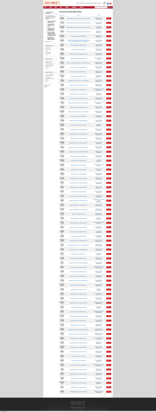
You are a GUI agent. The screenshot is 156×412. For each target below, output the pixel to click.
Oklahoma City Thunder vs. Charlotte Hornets (78, 329)
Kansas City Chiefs (48, 61)
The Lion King (47, 77)
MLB (56, 7)
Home (72, 407)
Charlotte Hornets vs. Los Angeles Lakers (78, 249)
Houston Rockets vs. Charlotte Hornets (78, 294)
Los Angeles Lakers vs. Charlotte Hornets (78, 98)
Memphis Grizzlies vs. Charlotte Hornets (78, 343)
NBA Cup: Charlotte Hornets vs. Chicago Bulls (78, 111)
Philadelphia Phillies (49, 65)
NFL (45, 7)
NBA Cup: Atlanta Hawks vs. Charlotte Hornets (78, 103)
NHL (61, 7)
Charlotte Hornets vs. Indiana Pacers (78, 320)
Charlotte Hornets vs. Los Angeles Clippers (78, 143)
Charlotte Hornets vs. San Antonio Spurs (78, 178)
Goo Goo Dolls (48, 49)
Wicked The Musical (49, 75)
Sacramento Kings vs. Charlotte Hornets (78, 205)
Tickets (108, 18)
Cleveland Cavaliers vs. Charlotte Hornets (78, 374)
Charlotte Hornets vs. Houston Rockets (78, 227)
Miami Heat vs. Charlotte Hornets (78, 169)
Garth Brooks (48, 52)
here (51, 41)
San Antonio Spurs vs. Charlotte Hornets (78, 240)
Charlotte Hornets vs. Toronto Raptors (78, 138)
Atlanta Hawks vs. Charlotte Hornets (78, 165)
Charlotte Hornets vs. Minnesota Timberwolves (78, 280)
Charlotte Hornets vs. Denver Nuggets (78, 196)
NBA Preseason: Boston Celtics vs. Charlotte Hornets (78, 27)
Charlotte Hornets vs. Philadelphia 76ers (78, 67)
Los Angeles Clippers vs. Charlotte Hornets (78, 94)
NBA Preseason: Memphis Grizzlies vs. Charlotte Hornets (78, 31)
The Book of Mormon (49, 74)
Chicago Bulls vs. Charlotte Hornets (78, 307)
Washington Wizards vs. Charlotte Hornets (78, 134)
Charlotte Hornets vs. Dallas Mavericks (78, 276)
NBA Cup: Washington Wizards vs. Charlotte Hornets (78, 63)
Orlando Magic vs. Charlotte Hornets (78, 160)
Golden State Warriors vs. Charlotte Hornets (78, 209)
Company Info (47, 85)
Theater (81, 7)
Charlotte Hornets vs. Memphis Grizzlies (78, 107)
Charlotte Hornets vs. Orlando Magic (78, 174)
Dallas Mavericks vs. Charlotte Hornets (78, 223)
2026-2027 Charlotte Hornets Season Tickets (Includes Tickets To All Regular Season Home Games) (78, 40)
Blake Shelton (48, 53)
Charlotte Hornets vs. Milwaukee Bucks (78, 271)
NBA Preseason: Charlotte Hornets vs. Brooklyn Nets (78, 18)
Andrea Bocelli (48, 47)
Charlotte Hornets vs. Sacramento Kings (78, 298)
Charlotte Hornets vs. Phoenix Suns (78, 325)
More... (46, 54)
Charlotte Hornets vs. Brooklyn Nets (78, 116)
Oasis (46, 50)
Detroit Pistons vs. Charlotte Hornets (78, 58)
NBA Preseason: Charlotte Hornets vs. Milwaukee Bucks (78, 23)
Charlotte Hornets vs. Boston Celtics (78, 258)
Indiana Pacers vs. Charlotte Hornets (78, 311)
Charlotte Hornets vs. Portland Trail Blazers (78, 151)
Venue (99, 15)
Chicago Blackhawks (49, 63)
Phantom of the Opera (49, 78)
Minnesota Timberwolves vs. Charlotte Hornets (78, 245)
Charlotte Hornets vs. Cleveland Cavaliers (78, 85)
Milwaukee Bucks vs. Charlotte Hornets (78, 187)
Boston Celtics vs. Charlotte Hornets (78, 125)
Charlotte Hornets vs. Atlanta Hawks (78, 45)
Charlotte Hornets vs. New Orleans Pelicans (78, 316)
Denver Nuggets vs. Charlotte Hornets (78, 218)
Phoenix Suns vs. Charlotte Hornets (78, 89)
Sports (67, 7)
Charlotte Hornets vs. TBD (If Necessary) (78, 129)
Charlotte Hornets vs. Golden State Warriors (78, 263)
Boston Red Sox (48, 62)
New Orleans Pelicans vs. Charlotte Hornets (78, 334)
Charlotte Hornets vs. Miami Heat (78, 49)
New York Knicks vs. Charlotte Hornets (78, 267)
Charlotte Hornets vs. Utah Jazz (78, 356)
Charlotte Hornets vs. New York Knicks (78, 351)
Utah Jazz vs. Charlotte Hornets (78, 214)
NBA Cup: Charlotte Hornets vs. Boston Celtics (78, 80)
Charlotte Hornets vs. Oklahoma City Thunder (78, 147)
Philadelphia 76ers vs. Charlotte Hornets (78, 303)
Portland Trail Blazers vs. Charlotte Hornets (78, 200)
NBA (50, 7)
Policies (45, 86)
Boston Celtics (48, 66)
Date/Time (62, 15)
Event (79, 15)
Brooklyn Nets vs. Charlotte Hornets (78, 36)
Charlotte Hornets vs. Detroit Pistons (78, 71)
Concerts (74, 7)
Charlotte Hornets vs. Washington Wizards (78, 54)
